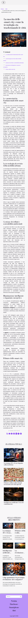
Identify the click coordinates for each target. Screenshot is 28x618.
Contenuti (7, 52)
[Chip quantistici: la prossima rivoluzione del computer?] (14, 569)
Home (2, 9)
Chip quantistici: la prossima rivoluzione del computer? (13, 579)
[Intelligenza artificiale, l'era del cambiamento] (14, 494)
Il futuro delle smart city (10, 69)
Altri (6, 9)
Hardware (14, 604)
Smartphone (14, 607)
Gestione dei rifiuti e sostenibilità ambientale (15, 62)
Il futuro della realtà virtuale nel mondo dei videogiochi (13, 483)
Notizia (14, 601)
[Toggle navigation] (3, 2)
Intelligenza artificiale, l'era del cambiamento (14, 503)
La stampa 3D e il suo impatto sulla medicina (13, 464)
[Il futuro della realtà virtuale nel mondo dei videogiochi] (14, 474)
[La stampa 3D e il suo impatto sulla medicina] (14, 455)
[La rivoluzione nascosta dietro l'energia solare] (20, 545)
